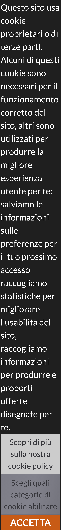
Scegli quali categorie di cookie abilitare (30, 494)
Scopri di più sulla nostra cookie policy (30, 453)
